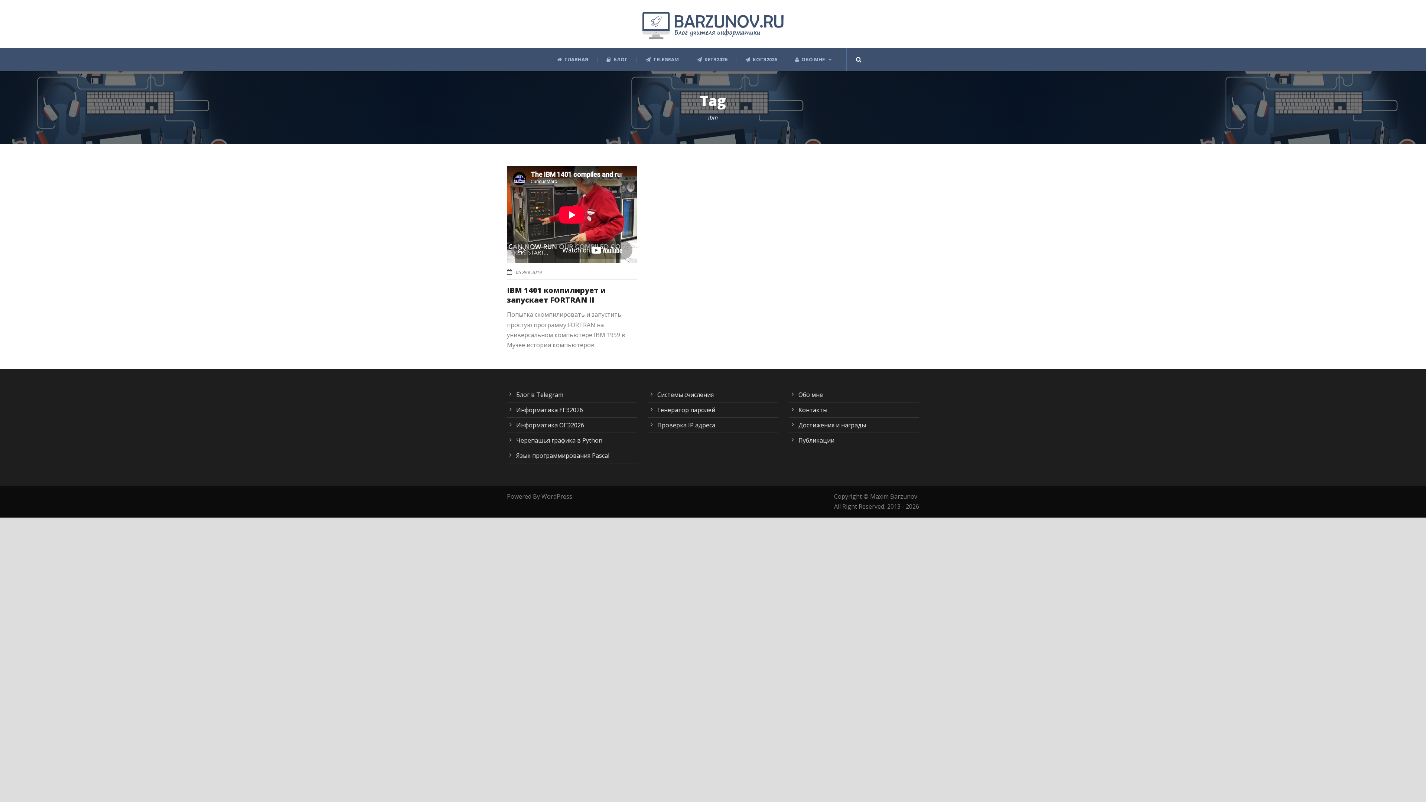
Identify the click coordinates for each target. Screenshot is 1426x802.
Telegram (666, 59)
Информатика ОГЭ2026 (550, 425)
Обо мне (813, 59)
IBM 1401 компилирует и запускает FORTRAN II (556, 295)
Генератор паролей (686, 410)
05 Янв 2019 (529, 272)
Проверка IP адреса (686, 425)
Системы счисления (685, 395)
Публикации (816, 440)
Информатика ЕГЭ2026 (549, 410)
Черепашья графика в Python (559, 440)
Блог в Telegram (539, 395)
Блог (620, 59)
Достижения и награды (832, 425)
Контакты (812, 410)
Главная (576, 59)
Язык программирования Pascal (562, 455)
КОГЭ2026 (765, 59)
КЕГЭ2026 (715, 59)
